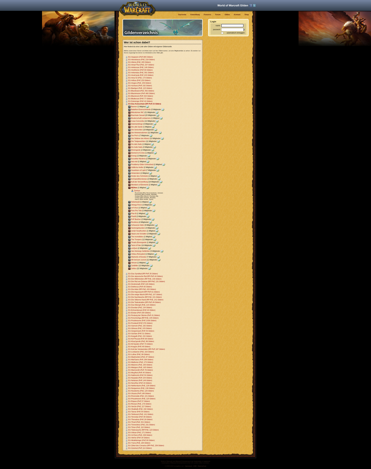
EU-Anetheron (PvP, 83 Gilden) (140, 70)
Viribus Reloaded (138, 254)
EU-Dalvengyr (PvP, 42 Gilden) (140, 101)
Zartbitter (134, 266)
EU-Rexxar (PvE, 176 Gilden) (139, 404)
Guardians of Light (138, 170)
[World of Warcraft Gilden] (232, 5)
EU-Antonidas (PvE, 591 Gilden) (141, 73)
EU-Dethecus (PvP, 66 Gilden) (140, 287)
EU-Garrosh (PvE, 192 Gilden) (140, 326)
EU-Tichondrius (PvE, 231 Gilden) (141, 425)
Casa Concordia (137, 121)
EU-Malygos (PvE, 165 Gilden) (140, 367)
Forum (218, 15)
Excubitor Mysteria (138, 159)
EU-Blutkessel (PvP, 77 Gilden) (140, 99)
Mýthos (134, 188)
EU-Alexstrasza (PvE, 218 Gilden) (141, 60)
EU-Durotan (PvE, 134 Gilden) (140, 308)
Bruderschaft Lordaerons (141, 118)
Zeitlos (133, 268)
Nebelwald (135, 202)
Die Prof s (135, 136)
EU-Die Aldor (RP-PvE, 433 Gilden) (142, 289)
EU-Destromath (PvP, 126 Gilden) (141, 284)
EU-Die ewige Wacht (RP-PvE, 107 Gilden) (145, 295)
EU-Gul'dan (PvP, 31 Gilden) (139, 334)
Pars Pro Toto (136, 211)
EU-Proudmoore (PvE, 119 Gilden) (141, 399)
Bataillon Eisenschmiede (141, 109)
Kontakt (237, 15)
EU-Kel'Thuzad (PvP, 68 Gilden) (140, 339)
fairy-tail (134, 162)
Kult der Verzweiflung (139, 182)
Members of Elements (139, 185)
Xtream (134, 263)
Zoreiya (137, 191)
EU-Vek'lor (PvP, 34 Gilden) (139, 438)
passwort (216, 29)
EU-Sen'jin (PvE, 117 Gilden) (139, 406)
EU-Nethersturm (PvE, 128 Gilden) (141, 386)
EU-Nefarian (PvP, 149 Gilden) (140, 380)
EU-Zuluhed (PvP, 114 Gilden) (140, 448)
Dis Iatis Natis (136, 144)
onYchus (134, 208)
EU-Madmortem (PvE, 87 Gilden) (141, 357)
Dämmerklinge (137, 124)
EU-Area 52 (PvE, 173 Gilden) (140, 78)
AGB (195, 466)
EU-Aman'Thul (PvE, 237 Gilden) (141, 65)
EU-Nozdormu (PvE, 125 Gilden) (141, 391)
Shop (246, 15)
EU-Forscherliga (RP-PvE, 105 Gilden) (143, 318)
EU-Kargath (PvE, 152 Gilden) (140, 336)
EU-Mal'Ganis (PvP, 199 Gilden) (140, 360)
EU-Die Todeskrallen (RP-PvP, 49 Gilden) (144, 302)
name (218, 26)
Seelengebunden (138, 228)
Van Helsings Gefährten (140, 251)
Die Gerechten (137, 130)
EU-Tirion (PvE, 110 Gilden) (139, 427)
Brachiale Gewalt (138, 115)
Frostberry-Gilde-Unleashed (142, 164)
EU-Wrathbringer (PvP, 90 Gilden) (141, 440)
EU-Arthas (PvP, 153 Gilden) (139, 80)
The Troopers (136, 240)
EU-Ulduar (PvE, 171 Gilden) (139, 433)
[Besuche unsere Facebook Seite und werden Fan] (250, 5)
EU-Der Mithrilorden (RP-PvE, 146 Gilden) (144, 279)
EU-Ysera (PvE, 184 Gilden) (139, 443)
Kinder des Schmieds (139, 176)
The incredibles (137, 237)
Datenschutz (202, 466)
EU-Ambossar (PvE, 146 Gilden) (141, 67)
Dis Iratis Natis (136, 147)
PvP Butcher (136, 219)
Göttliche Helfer (137, 167)
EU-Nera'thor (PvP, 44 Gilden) (140, 383)
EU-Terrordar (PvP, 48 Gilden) (140, 417)
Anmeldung (195, 15)
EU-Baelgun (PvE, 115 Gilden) (140, 88)
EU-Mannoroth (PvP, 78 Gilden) (140, 370)
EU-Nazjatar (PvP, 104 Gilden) (140, 378)
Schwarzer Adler (137, 225)
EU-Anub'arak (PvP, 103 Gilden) (140, 75)
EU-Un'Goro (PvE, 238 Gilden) (140, 435)
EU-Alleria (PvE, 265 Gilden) (139, 62)
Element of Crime (138, 153)
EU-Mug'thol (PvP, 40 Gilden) (139, 373)
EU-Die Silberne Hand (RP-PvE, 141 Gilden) (145, 300)
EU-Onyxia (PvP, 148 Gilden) (139, 393)
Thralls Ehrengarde (138, 242)
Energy (134, 156)
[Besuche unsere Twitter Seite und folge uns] (254, 5)
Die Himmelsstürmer (139, 133)
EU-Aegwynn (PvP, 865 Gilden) (140, 57)
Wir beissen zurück (138, 260)
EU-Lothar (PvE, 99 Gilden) (139, 354)
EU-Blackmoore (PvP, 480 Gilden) (141, 93)
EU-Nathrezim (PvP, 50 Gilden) (140, 375)
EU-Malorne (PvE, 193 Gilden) (140, 365)
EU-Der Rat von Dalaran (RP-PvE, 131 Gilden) (146, 282)
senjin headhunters (138, 231)
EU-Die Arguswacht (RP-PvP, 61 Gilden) (144, 292)
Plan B (133, 214)
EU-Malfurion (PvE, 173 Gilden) (140, 362)
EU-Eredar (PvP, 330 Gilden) (139, 313)
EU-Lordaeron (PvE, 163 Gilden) (141, 352)
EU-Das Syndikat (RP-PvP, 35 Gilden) (143, 274)
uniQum (134, 248)
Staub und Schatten (139, 234)
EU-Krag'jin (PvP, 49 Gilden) (139, 347)
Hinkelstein (135, 173)
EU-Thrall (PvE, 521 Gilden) (139, 422)
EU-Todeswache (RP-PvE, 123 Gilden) (143, 430)
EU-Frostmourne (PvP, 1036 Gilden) (142, 321)
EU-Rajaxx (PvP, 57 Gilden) (139, 401)
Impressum (188, 466)
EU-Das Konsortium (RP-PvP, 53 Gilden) (144, 104)
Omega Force (136, 205)
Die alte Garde (137, 127)
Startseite (182, 15)
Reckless (134, 222)
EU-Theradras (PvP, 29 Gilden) (140, 420)
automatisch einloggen (236, 33)
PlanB (133, 216)
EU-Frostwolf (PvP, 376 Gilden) (140, 323)
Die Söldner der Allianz (140, 138)
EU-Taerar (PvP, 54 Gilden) (138, 412)
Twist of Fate (136, 245)
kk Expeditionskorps (139, 179)
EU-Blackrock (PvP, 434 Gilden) (140, 96)
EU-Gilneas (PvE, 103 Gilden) (140, 328)
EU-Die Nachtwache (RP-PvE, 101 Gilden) (145, 297)
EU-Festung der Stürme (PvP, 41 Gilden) (144, 315)
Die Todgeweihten (138, 141)
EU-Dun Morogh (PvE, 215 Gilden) (142, 305)
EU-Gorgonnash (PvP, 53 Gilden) (141, 331)
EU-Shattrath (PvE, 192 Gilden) (140, 409)
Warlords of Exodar (138, 257)
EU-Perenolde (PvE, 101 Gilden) (141, 396)
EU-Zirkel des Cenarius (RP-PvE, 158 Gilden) (146, 446)
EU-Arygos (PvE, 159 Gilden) (139, 83)
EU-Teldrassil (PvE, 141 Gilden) (140, 414)
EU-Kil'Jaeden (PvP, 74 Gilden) (140, 344)
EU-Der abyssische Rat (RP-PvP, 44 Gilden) (145, 276)
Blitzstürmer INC (137, 112)
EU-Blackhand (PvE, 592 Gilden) (141, 91)
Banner (134, 107)
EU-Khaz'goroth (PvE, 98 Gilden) (141, 341)
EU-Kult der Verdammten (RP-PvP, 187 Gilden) (146, 349)
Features (207, 15)
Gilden (227, 15)
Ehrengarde (136, 150)
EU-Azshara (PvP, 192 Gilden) (140, 86)
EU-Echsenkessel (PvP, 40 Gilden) (141, 310)
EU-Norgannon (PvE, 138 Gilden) (141, 388)
